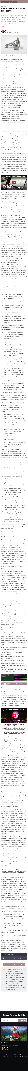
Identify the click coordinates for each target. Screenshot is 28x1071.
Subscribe (24, 1056)
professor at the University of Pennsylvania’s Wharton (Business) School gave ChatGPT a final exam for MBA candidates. (13, 194)
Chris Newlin (8, 30)
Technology (4, 6)
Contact (11, 1056)
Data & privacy (5, 1056)
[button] (25, 2)
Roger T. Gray (7, 1047)
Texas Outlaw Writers (11, 1055)
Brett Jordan (13, 55)
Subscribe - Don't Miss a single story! (14, 964)
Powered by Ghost (14, 1059)
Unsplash (20, 55)
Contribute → (18, 1056)
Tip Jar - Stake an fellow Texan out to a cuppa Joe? (12, 684)
